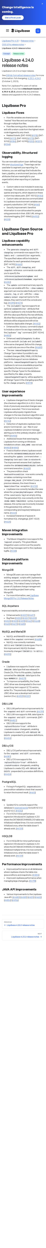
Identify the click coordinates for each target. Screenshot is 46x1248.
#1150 (40, 195)
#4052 (19, 811)
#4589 (24, 897)
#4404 (8, 738)
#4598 (22, 621)
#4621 (29, 621)
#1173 (30, 138)
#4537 (24, 615)
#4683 (22, 624)
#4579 (23, 678)
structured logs (16, 164)
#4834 (36, 875)
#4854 (8, 900)
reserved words (21, 808)
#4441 (13, 513)
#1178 (34, 135)
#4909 (20, 696)
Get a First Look (13, 18)
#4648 (37, 621)
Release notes (27, 41)
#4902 (36, 216)
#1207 (38, 141)
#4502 (18, 618)
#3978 (29, 383)
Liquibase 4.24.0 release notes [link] (16, 48)
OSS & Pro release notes (13, 44)
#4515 (33, 618)
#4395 (12, 303)
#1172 (13, 138)
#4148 (13, 551)
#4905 (14, 436)
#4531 (15, 621)
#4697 (31, 615)
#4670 (15, 624)
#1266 (7, 144)
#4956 (15, 900)
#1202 (31, 141)
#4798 (33, 881)
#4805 (8, 335)
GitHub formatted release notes (21, 75)
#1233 (7, 219)
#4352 (7, 282)
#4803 (8, 447)
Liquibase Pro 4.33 (10, 41)
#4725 (34, 486)
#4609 (27, 468)
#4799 (40, 711)
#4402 (37, 323)
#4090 (8, 654)
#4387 (7, 756)
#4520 (8, 621)
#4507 (26, 618)
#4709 (20, 828)
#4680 (39, 347)
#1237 (27, 696)
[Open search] (38, 30)
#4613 (32, 792)
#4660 (19, 264)
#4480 (16, 897)
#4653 (38, 897)
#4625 (7, 521)
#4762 (7, 421)
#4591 (31, 897)
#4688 (38, 639)
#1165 (36, 204)
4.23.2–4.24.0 (34, 78)
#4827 (13, 720)
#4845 (15, 447)
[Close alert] (42, 3)
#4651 (7, 624)
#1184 (13, 141)
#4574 (19, 303)
